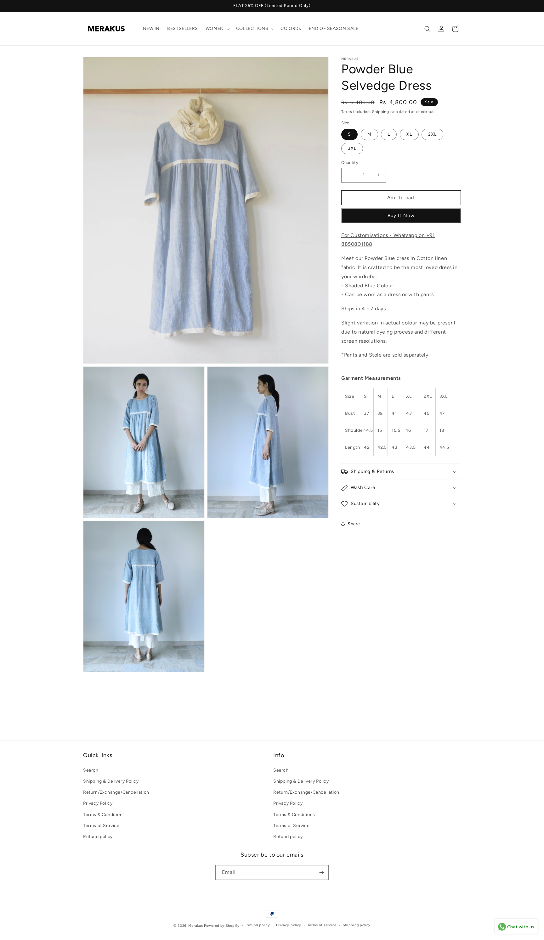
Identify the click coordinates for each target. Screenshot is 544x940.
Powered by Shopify (222, 926)
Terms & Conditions (104, 814)
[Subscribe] (321, 872)
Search (91, 770)
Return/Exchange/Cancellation (116, 792)
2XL (432, 134)
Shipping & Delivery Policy (111, 781)
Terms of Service (101, 825)
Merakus (195, 926)
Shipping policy (357, 925)
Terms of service (322, 925)
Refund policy (98, 836)
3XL (352, 148)
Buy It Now (401, 215)
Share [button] (354, 523)
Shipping (380, 112)
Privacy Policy (97, 803)
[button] (217, 28)
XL (409, 134)
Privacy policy (288, 925)
